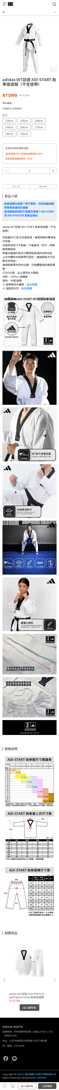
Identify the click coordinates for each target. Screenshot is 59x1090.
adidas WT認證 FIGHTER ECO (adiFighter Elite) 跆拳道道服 (26, 995)
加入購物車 (27, 1086)
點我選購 (32, 284)
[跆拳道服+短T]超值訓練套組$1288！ (24, 153)
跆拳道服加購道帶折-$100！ (19, 158)
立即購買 (47, 1086)
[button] (55, 980)
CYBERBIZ (41, 1077)
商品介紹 (16, 186)
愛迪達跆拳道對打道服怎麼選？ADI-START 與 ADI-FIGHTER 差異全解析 (29, 213)
